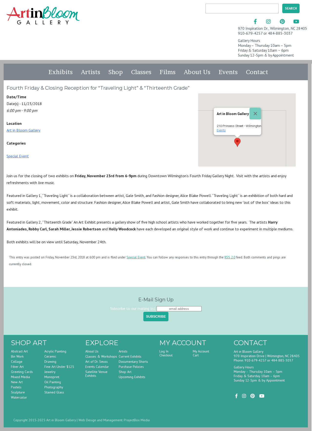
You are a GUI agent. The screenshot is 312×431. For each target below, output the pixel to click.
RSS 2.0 (229, 257)
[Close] (255, 113)
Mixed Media (20, 377)
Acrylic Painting (55, 351)
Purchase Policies (131, 366)
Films (168, 72)
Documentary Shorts (133, 361)
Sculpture (18, 392)
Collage (16, 361)
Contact (257, 72)
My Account (201, 351)
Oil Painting (52, 382)
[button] (237, 142)
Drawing (50, 361)
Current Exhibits (130, 356)
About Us (197, 72)
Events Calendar (97, 366)
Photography (53, 387)
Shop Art (125, 372)
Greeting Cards (22, 372)
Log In (163, 351)
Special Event (18, 156)
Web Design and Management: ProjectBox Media (114, 420)
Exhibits (61, 72)
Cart (196, 355)
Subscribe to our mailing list (133, 308)
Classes (141, 72)
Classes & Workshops (101, 356)
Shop (115, 72)
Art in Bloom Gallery (23, 130)
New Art (17, 382)
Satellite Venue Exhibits (96, 374)
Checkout (166, 355)
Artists (90, 72)
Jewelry (50, 372)
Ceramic (50, 356)
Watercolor (19, 397)
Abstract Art (19, 351)
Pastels (16, 387)
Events (228, 72)
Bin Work (17, 356)
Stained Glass (54, 392)
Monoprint (51, 377)
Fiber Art (17, 366)
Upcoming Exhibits (132, 377)
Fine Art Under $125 (59, 366)
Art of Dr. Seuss (96, 361)
